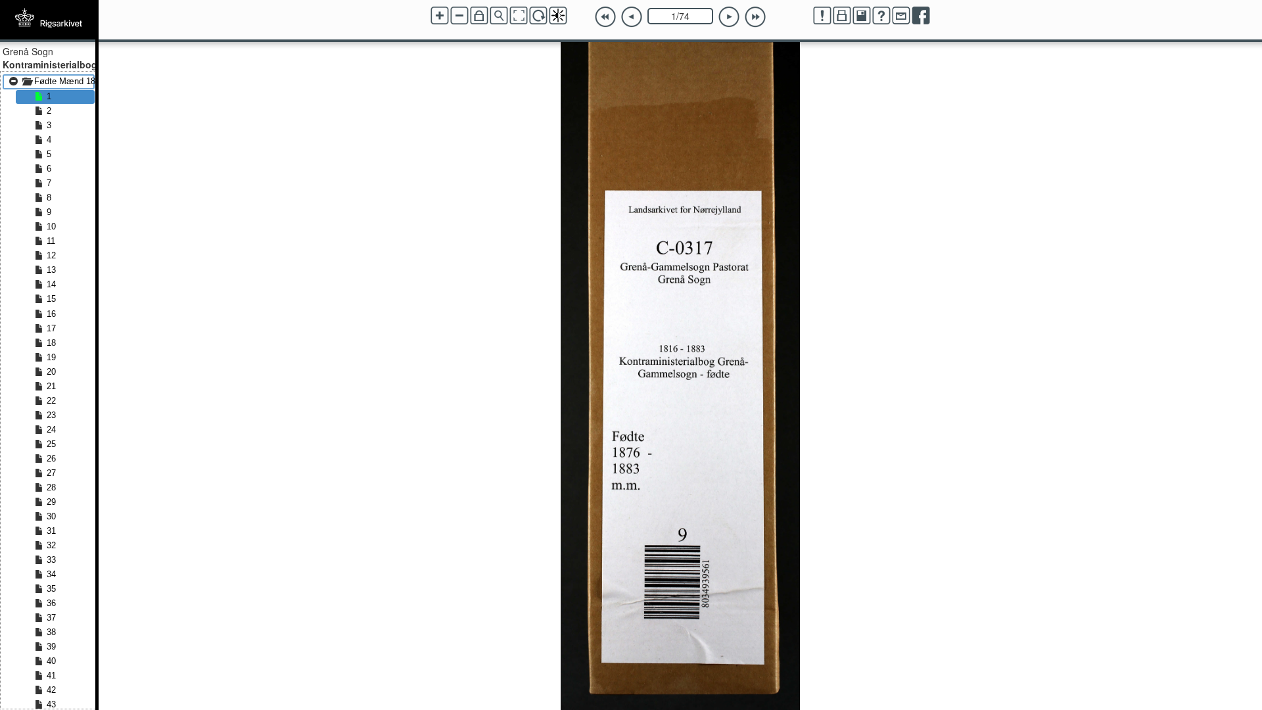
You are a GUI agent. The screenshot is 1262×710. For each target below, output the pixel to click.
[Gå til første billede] (605, 17)
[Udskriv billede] (842, 16)
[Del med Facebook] (921, 16)
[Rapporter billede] (822, 16)
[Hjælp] (881, 16)
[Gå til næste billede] (728, 17)
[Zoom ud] (459, 16)
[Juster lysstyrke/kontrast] (558, 16)
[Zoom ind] (440, 16)
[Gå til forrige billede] (631, 17)
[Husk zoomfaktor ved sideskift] (479, 16)
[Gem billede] (862, 16)
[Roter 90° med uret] (538, 16)
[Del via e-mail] (901, 16)
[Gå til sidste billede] (755, 17)
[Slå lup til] (499, 16)
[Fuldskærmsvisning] (518, 16)
